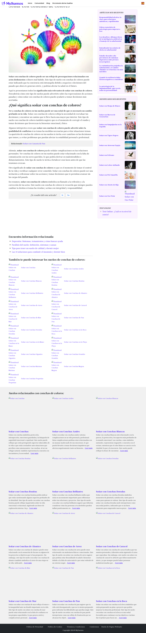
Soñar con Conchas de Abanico (25, 546)
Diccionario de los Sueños (62, 3)
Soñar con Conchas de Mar (22, 601)
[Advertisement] (51, 216)
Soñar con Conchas (19, 431)
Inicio (30, 3)
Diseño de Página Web (109, 627)
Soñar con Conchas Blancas (110, 431)
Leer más (34, 453)
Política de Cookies (55, 627)
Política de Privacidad (34, 627)
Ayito (120, 627)
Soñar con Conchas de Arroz (67, 546)
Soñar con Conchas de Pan (66, 601)
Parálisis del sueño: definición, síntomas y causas (34, 244)
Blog (48, 3)
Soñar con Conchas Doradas (110, 491)
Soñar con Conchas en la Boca (111, 601)
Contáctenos (94, 627)
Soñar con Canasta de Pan (34, 143)
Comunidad (39, 3)
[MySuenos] (12, 3)
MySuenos (79, 630)
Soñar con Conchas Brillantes (67, 491)
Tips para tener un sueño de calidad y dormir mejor (35, 248)
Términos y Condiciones (76, 627)
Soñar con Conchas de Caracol (111, 546)
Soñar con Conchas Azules (66, 431)
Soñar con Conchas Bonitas (23, 491)
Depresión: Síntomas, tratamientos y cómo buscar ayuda (37, 241)
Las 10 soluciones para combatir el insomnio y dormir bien (38, 251)
